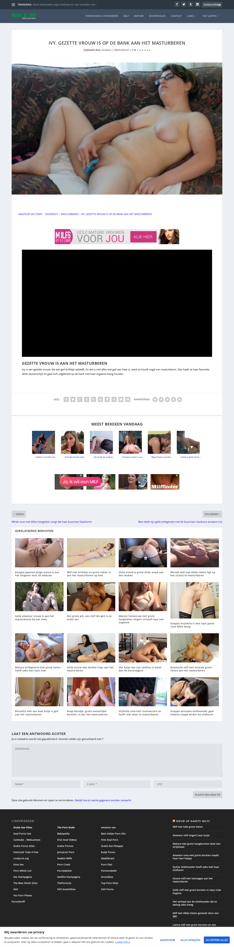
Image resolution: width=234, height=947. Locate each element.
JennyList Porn (65, 852)
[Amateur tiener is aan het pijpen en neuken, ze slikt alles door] (131, 442)
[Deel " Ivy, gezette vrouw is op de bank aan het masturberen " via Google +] (79, 399)
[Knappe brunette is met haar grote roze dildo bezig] (194, 600)
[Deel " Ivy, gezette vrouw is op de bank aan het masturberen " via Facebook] (66, 399)
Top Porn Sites (109, 883)
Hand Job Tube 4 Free (25, 852)
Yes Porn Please (22, 895)
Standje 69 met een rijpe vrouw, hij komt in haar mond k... (66, 4)
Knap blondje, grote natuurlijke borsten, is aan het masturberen (87, 713)
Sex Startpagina (22, 876)
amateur (107, 50)
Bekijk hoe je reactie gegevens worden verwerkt (103, 800)
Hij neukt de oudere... (104, 457)
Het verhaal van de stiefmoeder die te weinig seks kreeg (195, 903)
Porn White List (22, 870)
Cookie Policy (122, 942)
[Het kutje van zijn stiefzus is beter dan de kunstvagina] (143, 647)
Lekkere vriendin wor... (46, 457)
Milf (126, 16)
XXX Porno (107, 889)
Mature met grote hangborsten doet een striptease (196, 845)
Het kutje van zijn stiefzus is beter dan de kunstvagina (140, 669)
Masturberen (121, 50)
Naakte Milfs (64, 858)
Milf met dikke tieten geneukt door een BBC (196, 914)
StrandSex (107, 876)
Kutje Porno (108, 852)
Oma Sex (18, 864)
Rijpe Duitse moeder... (161, 457)
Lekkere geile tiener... (191, 457)
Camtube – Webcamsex (26, 839)
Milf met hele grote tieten (188, 826)
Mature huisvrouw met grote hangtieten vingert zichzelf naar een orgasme (141, 619)
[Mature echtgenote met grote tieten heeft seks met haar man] (39, 647)
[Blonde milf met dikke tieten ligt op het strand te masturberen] (194, 552)
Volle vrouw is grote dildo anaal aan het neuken (141, 574)
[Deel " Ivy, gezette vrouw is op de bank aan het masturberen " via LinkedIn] (100, 399)
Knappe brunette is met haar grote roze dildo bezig (192, 625)
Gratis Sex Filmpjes (112, 846)
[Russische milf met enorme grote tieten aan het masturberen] (194, 647)
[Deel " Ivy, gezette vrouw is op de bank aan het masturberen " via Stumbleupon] (114, 399)
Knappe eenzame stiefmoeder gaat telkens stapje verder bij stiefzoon (192, 713)
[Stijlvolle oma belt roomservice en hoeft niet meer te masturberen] (143, 691)
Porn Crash (63, 864)
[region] (117, 937)
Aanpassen (167, 940)
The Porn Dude (66, 827)
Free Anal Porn (109, 839)
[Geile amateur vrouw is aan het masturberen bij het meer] (39, 596)
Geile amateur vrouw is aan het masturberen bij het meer (34, 617)
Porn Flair (106, 864)
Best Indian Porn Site (113, 833)
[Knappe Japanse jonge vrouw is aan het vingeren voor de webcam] (39, 552)
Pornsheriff (18, 901)
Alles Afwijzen (190, 940)
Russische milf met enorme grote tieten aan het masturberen (191, 669)
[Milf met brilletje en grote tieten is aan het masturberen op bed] (91, 552)
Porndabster (64, 870)
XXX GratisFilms (66, 889)
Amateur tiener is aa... (133, 457)
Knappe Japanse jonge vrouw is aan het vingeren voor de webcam (37, 574)
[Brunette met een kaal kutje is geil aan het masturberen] (39, 691)
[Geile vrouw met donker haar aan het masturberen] (91, 647)
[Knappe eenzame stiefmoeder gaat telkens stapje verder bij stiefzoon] (194, 691)
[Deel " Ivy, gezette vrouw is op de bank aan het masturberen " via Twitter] (73, 399)
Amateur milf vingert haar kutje (191, 835)
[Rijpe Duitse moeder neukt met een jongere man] (160, 442)
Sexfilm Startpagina (68, 876)
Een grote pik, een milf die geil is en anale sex (89, 617)
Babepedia (63, 833)
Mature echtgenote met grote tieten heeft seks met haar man (38, 669)
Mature (139, 16)
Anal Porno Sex (22, 833)
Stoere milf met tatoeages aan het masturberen (193, 880)
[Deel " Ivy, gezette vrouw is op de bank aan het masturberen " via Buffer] (107, 399)
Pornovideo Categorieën (101, 16)
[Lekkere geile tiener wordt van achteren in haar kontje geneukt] (189, 442)
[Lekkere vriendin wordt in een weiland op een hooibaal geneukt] (45, 442)
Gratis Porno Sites (24, 846)
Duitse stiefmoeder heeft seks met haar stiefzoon (196, 868)
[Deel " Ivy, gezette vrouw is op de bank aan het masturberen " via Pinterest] (93, 399)
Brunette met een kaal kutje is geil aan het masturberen (36, 713)
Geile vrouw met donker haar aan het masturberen (90, 669)
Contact (176, 16)
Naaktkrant (107, 858)
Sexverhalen (157, 16)
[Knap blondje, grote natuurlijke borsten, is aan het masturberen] (91, 691)
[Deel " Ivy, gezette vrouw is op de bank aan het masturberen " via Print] (127, 399)
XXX (15, 889)
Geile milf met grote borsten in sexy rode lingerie (197, 891)
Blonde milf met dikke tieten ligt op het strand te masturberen (192, 574)
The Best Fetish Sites (25, 883)
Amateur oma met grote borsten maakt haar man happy (196, 857)
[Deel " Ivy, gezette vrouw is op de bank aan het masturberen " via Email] (121, 399)
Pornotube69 (108, 870)
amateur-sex (108, 827)
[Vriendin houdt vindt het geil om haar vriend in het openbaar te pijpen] (74, 442)
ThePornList (64, 883)
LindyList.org (21, 858)
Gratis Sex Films (22, 827)
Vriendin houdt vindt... (75, 457)
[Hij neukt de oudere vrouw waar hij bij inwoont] (102, 442)
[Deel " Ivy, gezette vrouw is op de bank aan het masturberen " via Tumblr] (86, 399)
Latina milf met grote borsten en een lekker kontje (194, 926)
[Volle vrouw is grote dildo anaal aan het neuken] (143, 552)
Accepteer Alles (217, 940)
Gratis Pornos (65, 846)
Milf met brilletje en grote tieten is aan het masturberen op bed (89, 574)
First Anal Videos (67, 839)
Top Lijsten (209, 16)
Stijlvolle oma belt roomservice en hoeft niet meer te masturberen (140, 713)
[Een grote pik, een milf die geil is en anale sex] (91, 596)
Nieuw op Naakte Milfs (193, 821)
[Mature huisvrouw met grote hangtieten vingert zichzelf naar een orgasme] (143, 596)
